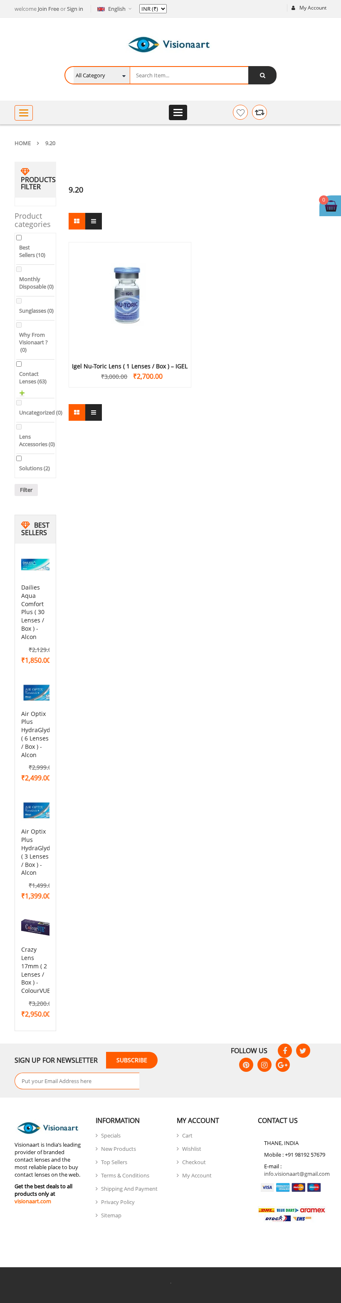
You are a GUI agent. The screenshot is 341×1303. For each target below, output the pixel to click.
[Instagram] (264, 1065)
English (117, 8)
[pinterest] (246, 1065)
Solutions (34, 468)
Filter (26, 490)
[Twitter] (303, 1051)
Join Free (48, 8)
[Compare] (259, 112)
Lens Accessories (37, 440)
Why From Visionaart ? (33, 342)
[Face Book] (285, 1051)
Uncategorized (40, 412)
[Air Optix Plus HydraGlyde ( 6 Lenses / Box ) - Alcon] (37, 692)
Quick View (129, 282)
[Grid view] (77, 221)
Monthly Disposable (36, 282)
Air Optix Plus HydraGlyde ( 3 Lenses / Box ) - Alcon (37, 851)
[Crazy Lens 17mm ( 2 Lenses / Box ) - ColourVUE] (37, 928)
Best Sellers (32, 251)
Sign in (75, 8)
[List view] (93, 221)
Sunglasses (36, 310)
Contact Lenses (33, 377)
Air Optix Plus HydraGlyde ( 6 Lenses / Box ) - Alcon (37, 734)
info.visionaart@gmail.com (297, 1173)
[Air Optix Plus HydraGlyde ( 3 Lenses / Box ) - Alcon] (37, 810)
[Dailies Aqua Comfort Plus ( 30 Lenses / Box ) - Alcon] (37, 566)
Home (23, 143)
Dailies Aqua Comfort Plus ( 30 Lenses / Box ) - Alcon (32, 612)
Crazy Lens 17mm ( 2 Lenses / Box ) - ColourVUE (35, 970)
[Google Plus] (283, 1065)
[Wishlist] (240, 112)
